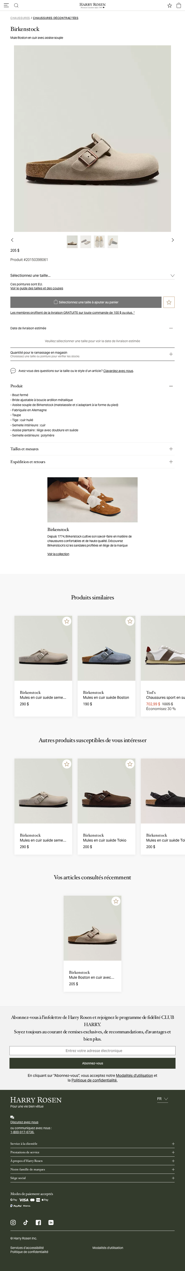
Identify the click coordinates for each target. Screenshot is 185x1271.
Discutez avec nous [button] (24, 1122)
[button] (6, 5)
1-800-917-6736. (22, 1132)
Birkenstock (24, 29)
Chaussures (20, 18)
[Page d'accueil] (92, 5)
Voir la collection (58, 554)
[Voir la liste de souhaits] (169, 5)
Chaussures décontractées (55, 18)
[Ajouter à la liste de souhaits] (66, 621)
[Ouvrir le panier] (178, 5)
